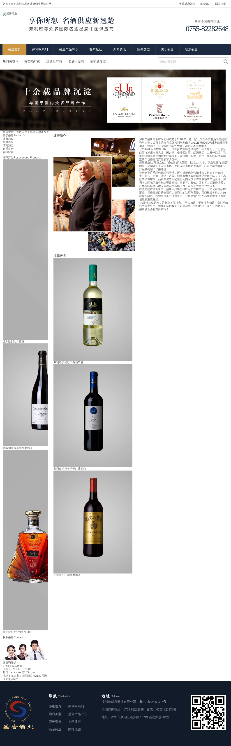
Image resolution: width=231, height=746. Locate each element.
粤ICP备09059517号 (152, 702)
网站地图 (220, 3)
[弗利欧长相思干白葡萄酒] (92, 359)
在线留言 (205, 3)
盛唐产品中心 (68, 49)
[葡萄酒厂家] (113, 129)
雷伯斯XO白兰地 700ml (17, 632)
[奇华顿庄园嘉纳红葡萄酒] (42, 445)
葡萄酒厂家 (32, 61)
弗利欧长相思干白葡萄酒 (68, 362)
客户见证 (95, 49)
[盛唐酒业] (10, 13)
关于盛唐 (167, 49)
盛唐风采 (8, 142)
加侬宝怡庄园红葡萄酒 (67, 575)
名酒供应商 (76, 61)
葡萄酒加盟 (98, 61)
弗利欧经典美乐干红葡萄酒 (69, 468)
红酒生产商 (54, 61)
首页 (19, 132)
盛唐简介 (43, 132)
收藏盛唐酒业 (187, 3)
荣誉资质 (55, 721)
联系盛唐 (191, 49)
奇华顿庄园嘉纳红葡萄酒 (17, 448)
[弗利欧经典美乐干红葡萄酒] (92, 466)
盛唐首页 (14, 49)
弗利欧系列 (40, 49)
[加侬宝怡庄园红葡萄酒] (92, 572)
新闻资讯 (119, 49)
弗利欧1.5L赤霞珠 (13, 341)
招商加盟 (143, 49)
